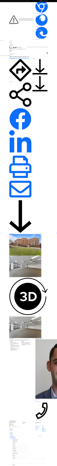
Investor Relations (11, 44)
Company (14, 455)
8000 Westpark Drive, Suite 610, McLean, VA (19, 58)
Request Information (37, 401)
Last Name (14, 445)
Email (36, 400)
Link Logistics (10, 43)
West (36, 429)
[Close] (56, 1)
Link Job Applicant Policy (13, 437)
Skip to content (1, 40)
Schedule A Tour (34, 58)
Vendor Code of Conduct (13, 438)
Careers (10, 42)
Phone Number (15, 450)
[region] (28, 1)
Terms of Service (12, 436)
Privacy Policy (11, 435)
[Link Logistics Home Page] (15, 47)
